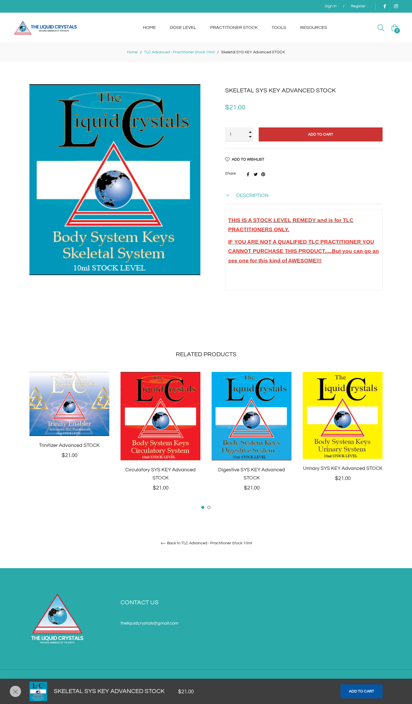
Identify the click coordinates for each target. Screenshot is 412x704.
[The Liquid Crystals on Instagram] (396, 6)
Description (252, 195)
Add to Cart (361, 691)
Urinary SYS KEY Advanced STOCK (343, 468)
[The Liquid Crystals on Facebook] (384, 6)
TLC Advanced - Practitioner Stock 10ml (179, 52)
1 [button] (202, 507)
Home (132, 52)
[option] (69, 424)
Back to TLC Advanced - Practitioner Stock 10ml (209, 543)
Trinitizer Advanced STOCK (69, 445)
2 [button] (208, 507)
